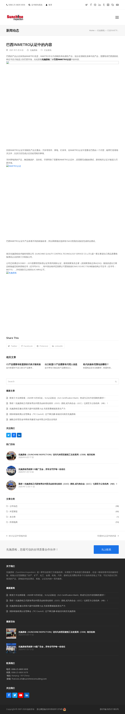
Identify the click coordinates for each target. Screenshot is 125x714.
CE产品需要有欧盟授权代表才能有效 (23, 364)
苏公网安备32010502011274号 (50, 709)
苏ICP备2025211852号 (109, 709)
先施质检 (33, 50)
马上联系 (106, 549)
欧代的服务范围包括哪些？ (96, 364)
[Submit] (116, 381)
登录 (50, 5)
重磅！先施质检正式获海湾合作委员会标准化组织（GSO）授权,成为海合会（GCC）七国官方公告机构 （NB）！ (58, 600)
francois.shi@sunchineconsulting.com (29, 678)
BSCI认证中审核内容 (16, 535)
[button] (117, 17)
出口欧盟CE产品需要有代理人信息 (61, 364)
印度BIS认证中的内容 (106, 535)
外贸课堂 (14, 511)
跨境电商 (14, 522)
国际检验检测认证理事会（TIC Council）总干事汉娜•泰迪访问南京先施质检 (42, 611)
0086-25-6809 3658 (19, 669)
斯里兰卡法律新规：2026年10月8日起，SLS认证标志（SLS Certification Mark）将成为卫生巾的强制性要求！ (57, 595)
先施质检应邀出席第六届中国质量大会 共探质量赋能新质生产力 (37, 605)
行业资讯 (47, 50)
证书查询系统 (36, 5)
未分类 (13, 516)
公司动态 (14, 506)
